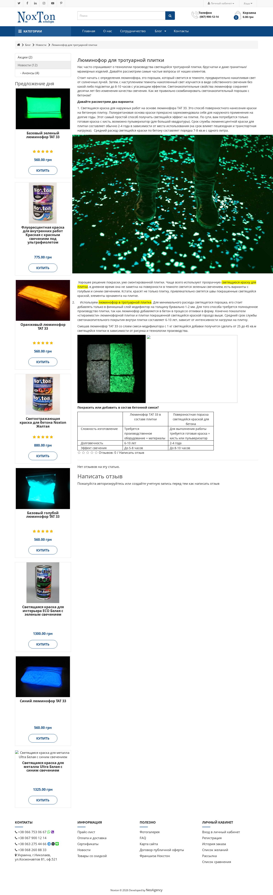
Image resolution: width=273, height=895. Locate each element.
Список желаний (215, 850)
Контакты (181, 31)
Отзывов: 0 (107, 452)
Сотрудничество (133, 31)
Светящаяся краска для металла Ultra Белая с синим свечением (43, 766)
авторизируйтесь (110, 483)
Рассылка (209, 856)
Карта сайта (149, 844)
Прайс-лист (86, 832)
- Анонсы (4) (28, 73)
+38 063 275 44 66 (32, 844)
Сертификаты (88, 844)
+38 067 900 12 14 (31, 838)
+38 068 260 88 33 (31, 850)
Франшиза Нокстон (155, 856)
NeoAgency (154, 890)
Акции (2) (25, 57)
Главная (88, 31)
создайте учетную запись (151, 483)
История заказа (214, 844)
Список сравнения (216, 862)
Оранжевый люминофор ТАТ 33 (42, 326)
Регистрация (212, 838)
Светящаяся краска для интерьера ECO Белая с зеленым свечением (43, 611)
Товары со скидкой (92, 856)
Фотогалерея (150, 832)
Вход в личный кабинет (221, 832)
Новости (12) (27, 65)
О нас (107, 31)
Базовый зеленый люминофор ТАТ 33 (43, 135)
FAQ (143, 838)
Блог (28, 45)
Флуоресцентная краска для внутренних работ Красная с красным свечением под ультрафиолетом (42, 235)
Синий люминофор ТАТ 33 (43, 701)
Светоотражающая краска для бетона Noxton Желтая (43, 422)
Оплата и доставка (91, 838)
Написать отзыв (131, 452)
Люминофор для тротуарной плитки (74, 45)
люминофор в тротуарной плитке (125, 302)
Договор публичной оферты (162, 850)
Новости (41, 45)
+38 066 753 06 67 (32, 832)
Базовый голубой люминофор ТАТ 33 (43, 515)
